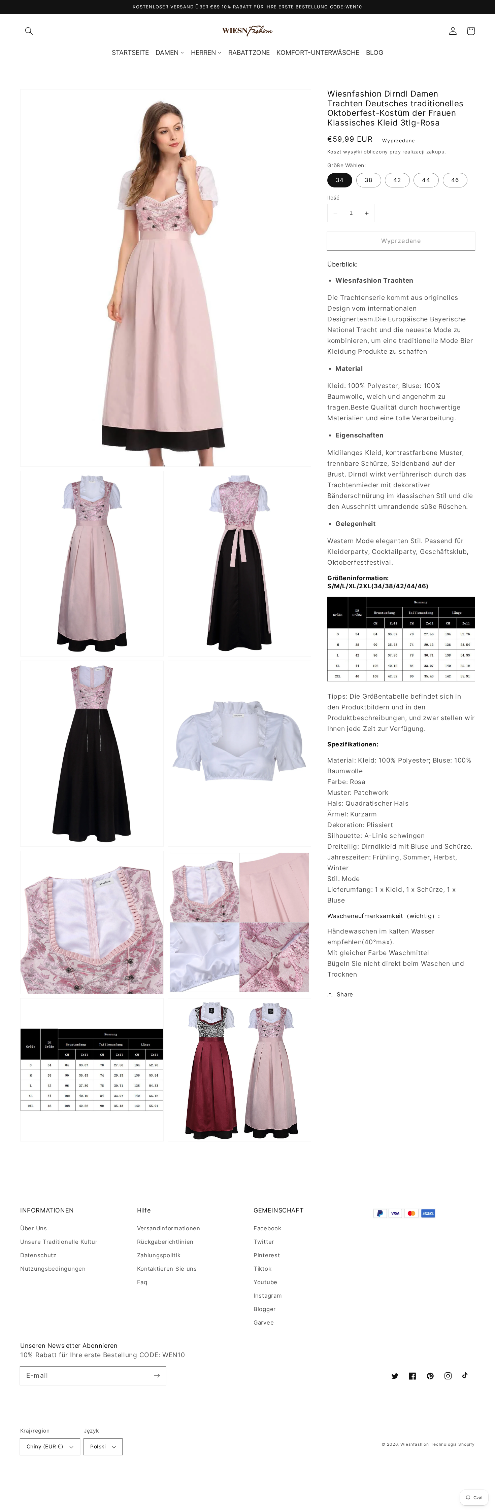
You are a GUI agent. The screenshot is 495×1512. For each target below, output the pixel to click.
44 (426, 180)
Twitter (264, 1241)
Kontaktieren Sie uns (167, 1268)
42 (397, 180)
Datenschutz (38, 1255)
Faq (142, 1282)
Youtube (265, 1282)
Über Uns (33, 1228)
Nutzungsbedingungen (53, 1268)
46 (455, 180)
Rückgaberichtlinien (165, 1241)
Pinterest (267, 1255)
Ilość (333, 198)
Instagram (268, 1295)
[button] (29, 31)
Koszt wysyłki (344, 151)
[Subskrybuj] (157, 1375)
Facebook (268, 1228)
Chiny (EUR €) (45, 1446)
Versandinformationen (168, 1228)
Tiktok (262, 1268)
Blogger (265, 1309)
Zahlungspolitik (159, 1255)
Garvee (264, 1322)
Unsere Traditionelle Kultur (58, 1241)
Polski (98, 1446)
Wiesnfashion (414, 1444)
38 (368, 180)
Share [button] (345, 994)
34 (340, 180)
